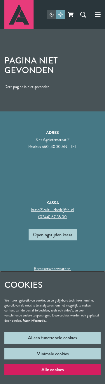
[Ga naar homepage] (19, 14)
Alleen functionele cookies (52, 337)
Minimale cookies (52, 353)
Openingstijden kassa (52, 234)
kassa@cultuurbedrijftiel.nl (52, 210)
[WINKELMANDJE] (71, 14)
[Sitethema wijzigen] (56, 14)
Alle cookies (52, 369)
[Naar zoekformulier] (83, 14)
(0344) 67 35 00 (52, 217)
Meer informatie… (35, 320)
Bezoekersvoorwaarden (52, 268)
